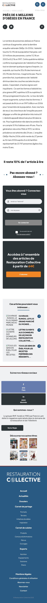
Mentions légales (23, 574)
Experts (23, 549)
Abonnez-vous (23, 582)
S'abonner (23, 274)
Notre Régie (12, 428)
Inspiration (23, 523)
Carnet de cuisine (24, 527)
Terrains (23, 515)
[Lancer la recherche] (37, 4)
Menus (23, 540)
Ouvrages (23, 544)
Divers (23, 565)
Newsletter (23, 586)
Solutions (23, 561)
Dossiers (23, 501)
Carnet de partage (23, 506)
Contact (23, 590)
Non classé (17, 11)
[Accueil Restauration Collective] (9, 4)
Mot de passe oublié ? (23, 234)
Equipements (23, 558)
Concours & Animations (23, 537)
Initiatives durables (23, 519)
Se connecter (23, 223)
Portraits (23, 512)
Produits (23, 533)
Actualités (23, 496)
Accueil (6, 11)
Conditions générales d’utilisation (23, 578)
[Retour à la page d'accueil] (23, 477)
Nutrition (23, 554)
